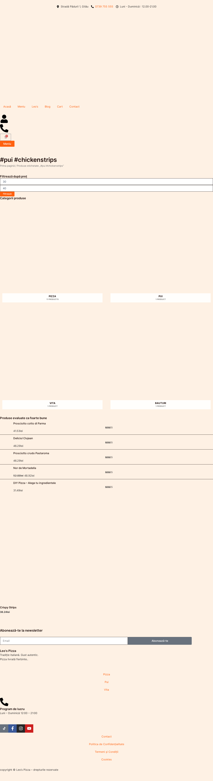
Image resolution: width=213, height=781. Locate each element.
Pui (106, 682)
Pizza (106, 674)
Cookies (106, 759)
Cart (60, 106)
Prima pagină (7, 165)
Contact (74, 106)
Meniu (21, 106)
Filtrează (7, 194)
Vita (106, 689)
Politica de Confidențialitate (106, 744)
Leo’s (35, 106)
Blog (47, 106)
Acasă (7, 106)
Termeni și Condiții (106, 751)
